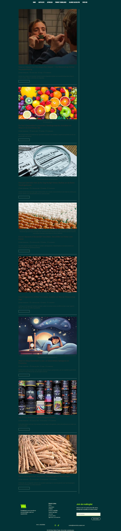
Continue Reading (25, 81)
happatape (41, 2)
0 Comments (48, 72)
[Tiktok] (58, 525)
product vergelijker (60, 2)
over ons (84, 2)
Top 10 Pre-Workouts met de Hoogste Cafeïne (36, 417)
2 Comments (52, 302)
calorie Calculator (74, 2)
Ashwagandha (45, 479)
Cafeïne (44, 302)
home (34, 2)
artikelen (49, 2)
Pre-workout (44, 420)
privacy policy (52, 515)
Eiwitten (44, 242)
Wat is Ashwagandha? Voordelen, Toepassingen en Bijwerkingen (44, 476)
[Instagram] (55, 525)
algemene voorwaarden (54, 517)
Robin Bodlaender (24, 72)
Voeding (42, 131)
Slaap (41, 72)
